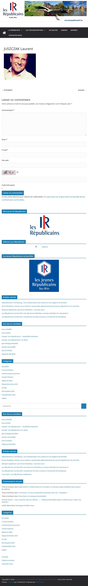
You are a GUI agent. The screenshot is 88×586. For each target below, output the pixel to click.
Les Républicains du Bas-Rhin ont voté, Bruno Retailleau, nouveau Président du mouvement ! (35, 313)
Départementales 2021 (10, 384)
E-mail (5, 150)
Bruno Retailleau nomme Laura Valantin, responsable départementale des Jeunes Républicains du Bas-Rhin (40, 306)
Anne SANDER (7, 329)
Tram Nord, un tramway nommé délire (32, 496)
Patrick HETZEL (7, 351)
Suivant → (82, 90)
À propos (5, 557)
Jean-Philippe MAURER (10, 343)
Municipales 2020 (8, 391)
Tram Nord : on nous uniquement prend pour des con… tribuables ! (43, 493)
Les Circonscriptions (34, 30)
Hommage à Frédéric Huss (24, 505)
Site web (5, 160)
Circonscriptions (7, 370)
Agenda (64, 30)
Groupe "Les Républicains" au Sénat (15, 340)
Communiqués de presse (11, 374)
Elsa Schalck (6, 333)
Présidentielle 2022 (8, 395)
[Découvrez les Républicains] (44, 225)
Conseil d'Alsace (7, 377)
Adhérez (74, 30)
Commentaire (8, 110)
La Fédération (14, 30)
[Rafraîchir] (17, 172)
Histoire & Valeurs (8, 560)
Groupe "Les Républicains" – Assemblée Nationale (20, 336)
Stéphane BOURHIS (9, 354)
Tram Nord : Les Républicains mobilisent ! (17, 474)
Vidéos (4, 398)
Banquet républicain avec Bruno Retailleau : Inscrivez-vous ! (23, 310)
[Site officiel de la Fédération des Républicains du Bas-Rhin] (44, 1)
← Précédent (7, 90)
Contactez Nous (15, 35)
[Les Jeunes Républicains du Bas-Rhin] (44, 276)
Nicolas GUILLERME (9, 347)
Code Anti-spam (8, 185)
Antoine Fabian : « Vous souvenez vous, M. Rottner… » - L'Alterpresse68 (27, 500)
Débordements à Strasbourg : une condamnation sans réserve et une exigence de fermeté (34, 303)
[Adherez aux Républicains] (44, 248)
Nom (4, 139)
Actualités (53, 30)
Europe (4, 388)
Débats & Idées (7, 381)
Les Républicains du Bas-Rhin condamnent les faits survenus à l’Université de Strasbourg (34, 317)
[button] (21, 30)
